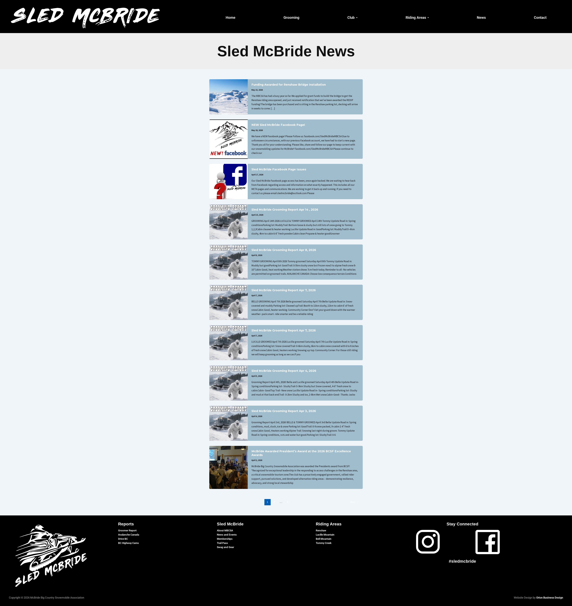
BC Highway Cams (128, 542)
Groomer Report (127, 530)
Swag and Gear (225, 547)
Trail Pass (222, 542)
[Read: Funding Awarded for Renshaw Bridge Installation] (228, 96)
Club (351, 17)
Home (230, 17)
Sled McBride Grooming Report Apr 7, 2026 (283, 290)
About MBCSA (225, 530)
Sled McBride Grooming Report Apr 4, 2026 (283, 371)
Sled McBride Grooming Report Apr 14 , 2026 (284, 209)
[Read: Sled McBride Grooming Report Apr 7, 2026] (228, 302)
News (481, 17)
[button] (352, 17)
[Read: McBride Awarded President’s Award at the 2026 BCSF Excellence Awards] (228, 467)
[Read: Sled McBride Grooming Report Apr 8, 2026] (228, 261)
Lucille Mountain (325, 534)
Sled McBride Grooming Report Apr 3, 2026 (283, 411)
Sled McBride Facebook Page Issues (278, 169)
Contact (540, 17)
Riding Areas (416, 17)
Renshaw (321, 530)
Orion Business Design (549, 597)
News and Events (227, 534)
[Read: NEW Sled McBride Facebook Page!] (228, 138)
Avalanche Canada (128, 534)
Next (354, 502)
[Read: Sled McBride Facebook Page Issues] (228, 181)
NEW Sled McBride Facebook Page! (278, 125)
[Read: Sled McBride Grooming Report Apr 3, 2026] (228, 423)
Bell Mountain (323, 538)
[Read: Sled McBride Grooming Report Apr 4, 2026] (228, 382)
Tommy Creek (323, 542)
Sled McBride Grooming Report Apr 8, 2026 (283, 250)
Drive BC (123, 538)
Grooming (291, 17)
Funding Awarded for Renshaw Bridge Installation (288, 84)
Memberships (225, 538)
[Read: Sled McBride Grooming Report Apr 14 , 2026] (228, 221)
